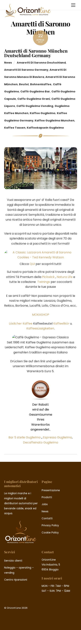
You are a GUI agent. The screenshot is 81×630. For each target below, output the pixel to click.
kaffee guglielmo (42, 113)
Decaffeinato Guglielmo (40, 442)
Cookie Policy (50, 532)
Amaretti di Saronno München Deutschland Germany (36, 53)
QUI (32, 264)
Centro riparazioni (15, 580)
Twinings (43, 282)
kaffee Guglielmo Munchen (54, 120)
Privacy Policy (50, 525)
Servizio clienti (13, 560)
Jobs (45, 504)
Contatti (47, 518)
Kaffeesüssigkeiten (40, 328)
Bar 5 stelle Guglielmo (24, 437)
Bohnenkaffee (40, 84)
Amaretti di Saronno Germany (26, 70)
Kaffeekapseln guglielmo (45, 128)
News (8, 62)
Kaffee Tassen (14, 128)
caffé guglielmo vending (34, 106)
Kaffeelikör (61, 323)
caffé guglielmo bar (35, 91)
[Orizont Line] (27, 16)
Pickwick (48, 277)
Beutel (24, 84)
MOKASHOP (40, 314)
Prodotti (47, 497)
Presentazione (51, 490)
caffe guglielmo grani (33, 99)
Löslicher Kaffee (20, 323)
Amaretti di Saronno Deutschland (41, 62)
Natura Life (65, 277)
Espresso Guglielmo (57, 437)
